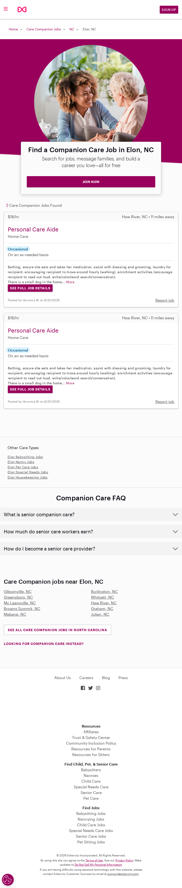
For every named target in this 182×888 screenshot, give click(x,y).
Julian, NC (100, 614)
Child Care (91, 781)
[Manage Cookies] (8, 880)
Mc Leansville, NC (20, 603)
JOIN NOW (91, 182)
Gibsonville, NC (18, 591)
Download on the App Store (91, 707)
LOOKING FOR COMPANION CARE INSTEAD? (44, 644)
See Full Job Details (30, 288)
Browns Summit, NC (22, 608)
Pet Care (91, 798)
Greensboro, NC (18, 597)
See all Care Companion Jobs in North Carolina (57, 630)
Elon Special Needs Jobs (28, 472)
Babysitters (91, 769)
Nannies (91, 775)
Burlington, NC (104, 591)
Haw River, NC (104, 603)
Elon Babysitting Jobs (25, 457)
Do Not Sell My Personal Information (98, 864)
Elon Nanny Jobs (21, 462)
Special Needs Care (91, 787)
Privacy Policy (124, 860)
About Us (62, 677)
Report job (164, 300)
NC (71, 29)
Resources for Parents (91, 749)
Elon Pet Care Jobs (23, 467)
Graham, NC (102, 608)
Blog (106, 677)
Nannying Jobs (91, 819)
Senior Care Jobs (91, 836)
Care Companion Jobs (44, 29)
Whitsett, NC (102, 597)
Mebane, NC (15, 614)
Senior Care (91, 792)
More (70, 282)
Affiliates (91, 731)
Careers (86, 677)
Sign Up (169, 10)
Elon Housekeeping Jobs (28, 477)
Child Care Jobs (91, 824)
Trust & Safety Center (91, 737)
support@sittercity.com (123, 873)
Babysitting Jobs (91, 813)
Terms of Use (94, 860)
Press (123, 677)
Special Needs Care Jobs (91, 830)
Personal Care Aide (33, 229)
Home (13, 29)
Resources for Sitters (91, 754)
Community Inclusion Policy (91, 743)
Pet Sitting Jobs (91, 842)
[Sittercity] (22, 9)
